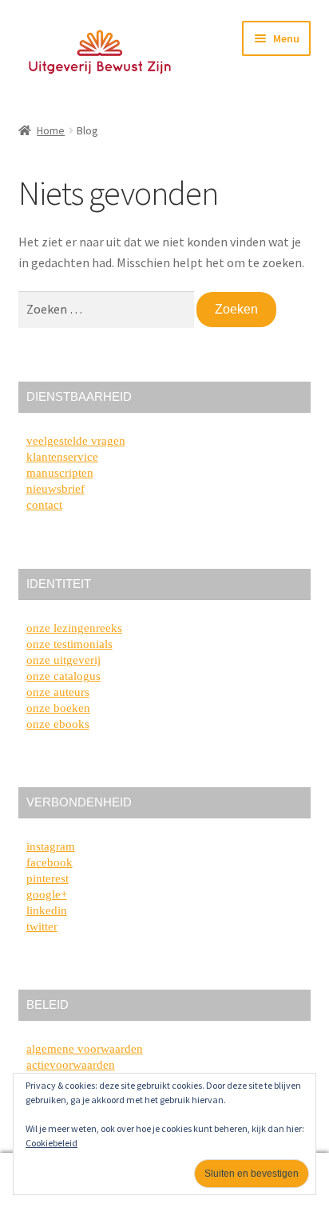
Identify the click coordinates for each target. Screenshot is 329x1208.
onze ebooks (57, 724)
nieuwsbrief (55, 488)
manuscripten (59, 472)
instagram (50, 846)
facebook (49, 862)
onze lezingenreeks (74, 628)
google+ (46, 894)
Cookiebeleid (51, 1143)
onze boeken (58, 708)
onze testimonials (69, 644)
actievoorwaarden (70, 1064)
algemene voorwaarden (84, 1048)
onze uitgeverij (63, 660)
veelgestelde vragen (75, 440)
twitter (41, 926)
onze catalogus (63, 676)
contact (44, 504)
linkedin (46, 910)
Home (51, 130)
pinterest (47, 878)
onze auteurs (57, 692)
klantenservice (62, 456)
